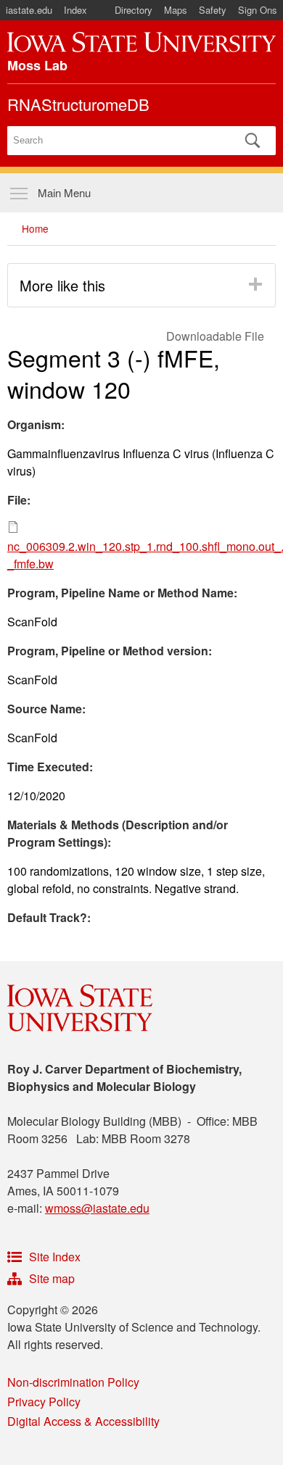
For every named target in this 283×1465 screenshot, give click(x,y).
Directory (133, 10)
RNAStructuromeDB (78, 104)
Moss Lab (37, 65)
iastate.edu (29, 10)
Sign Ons (257, 10)
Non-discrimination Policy (73, 1382)
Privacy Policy (44, 1401)
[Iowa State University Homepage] (141, 42)
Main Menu (64, 192)
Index (75, 10)
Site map (52, 1278)
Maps (175, 10)
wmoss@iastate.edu (97, 1208)
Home (35, 228)
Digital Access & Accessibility (83, 1421)
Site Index (55, 1256)
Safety (212, 10)
